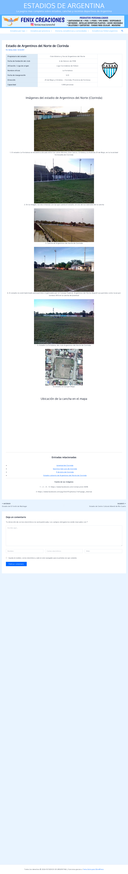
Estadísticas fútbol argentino (105, 31)
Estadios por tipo (17, 31)
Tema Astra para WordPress (93, 869)
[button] (26, 31)
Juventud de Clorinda (65, 465)
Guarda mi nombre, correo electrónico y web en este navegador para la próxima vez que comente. (43, 558)
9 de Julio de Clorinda (65, 472)
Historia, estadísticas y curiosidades (71, 31)
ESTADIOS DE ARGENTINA (64, 5)
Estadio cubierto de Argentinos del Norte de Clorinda (65, 475)
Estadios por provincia (40, 31)
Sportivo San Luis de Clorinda (65, 469)
